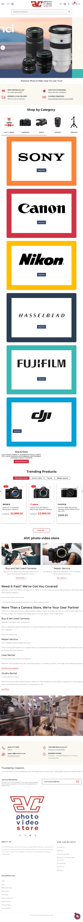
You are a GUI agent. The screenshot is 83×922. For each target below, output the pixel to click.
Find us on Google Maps (56, 749)
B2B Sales (60, 851)
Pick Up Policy (6, 908)
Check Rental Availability (10, 668)
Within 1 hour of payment (16, 99)
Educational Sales (63, 854)
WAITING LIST (54, 61)
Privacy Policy (6, 905)
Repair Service (62, 568)
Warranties (5, 891)
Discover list (20, 578)
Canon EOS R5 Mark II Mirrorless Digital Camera (41, 508)
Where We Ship (7, 888)
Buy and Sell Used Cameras (21, 568)
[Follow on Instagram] (25, 835)
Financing (5, 895)
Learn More (5, 689)
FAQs (3, 881)
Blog (3, 884)
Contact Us (61, 847)
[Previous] (3, 47)
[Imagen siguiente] (24, 492)
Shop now (41, 170)
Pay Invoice (61, 867)
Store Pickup (61, 863)
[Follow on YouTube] (30, 835)
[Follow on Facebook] (20, 835)
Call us (10, 749)
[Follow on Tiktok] (35, 835)
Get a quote (61, 578)
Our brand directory (21, 461)
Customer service (14, 756)
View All (40, 530)
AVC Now (60, 870)
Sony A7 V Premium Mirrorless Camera (11, 508)
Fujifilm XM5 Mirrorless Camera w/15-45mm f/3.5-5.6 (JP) (69, 509)
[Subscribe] (77, 781)
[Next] (80, 47)
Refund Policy (6, 901)
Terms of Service (7, 898)
